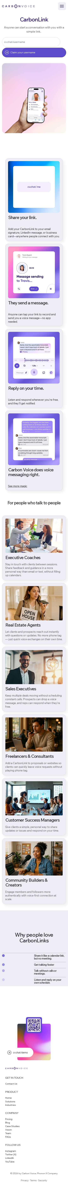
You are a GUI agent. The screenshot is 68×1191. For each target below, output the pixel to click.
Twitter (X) (10, 1154)
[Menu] (62, 6)
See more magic (17, 486)
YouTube (9, 1161)
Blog (7, 1122)
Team (8, 1133)
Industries (10, 1105)
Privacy (25, 1180)
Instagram (10, 1151)
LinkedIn (9, 1158)
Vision (8, 1129)
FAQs (8, 1136)
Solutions (10, 1101)
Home (8, 1097)
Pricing (8, 1119)
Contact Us (11, 1083)
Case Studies (12, 1126)
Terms (33, 1180)
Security (42, 1180)
